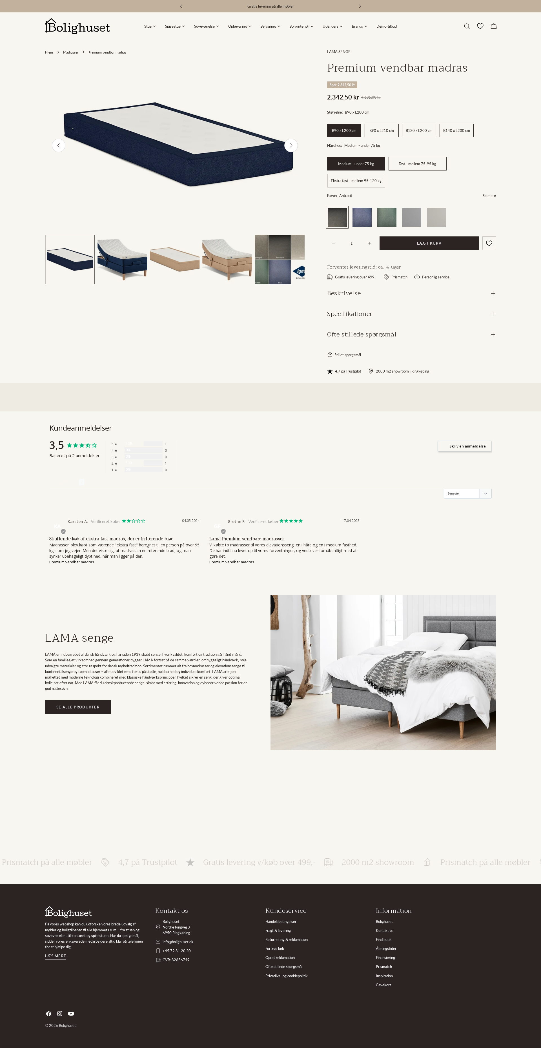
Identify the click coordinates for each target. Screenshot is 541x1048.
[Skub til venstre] (58, 145)
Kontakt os (384, 930)
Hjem (49, 52)
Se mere (489, 195)
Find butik (384, 939)
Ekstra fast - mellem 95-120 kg (356, 180)
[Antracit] (337, 217)
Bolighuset (384, 921)
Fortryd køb (274, 948)
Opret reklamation (280, 957)
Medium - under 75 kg (356, 163)
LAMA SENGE (339, 51)
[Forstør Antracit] (341, 212)
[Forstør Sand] (440, 212)
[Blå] (362, 217)
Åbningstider (386, 948)
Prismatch (384, 966)
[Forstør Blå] (366, 212)
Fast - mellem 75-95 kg (417, 163)
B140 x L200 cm (456, 130)
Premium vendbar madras (71, 561)
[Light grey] (412, 217)
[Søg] (467, 26)
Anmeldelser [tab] (64, 482)
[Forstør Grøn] (391, 212)
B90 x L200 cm (344, 130)
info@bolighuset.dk (178, 942)
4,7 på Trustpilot (348, 371)
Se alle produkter (77, 707)
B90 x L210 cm (381, 130)
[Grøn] (387, 217)
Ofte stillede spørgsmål (283, 966)
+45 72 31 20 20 (177, 951)
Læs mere (55, 956)
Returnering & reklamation (286, 939)
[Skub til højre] (291, 145)
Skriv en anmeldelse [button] (467, 446)
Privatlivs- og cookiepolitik (286, 976)
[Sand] (436, 217)
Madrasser (70, 52)
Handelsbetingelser (280, 921)
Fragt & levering (278, 930)
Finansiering (385, 957)
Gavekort (383, 985)
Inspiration (384, 976)
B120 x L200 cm (419, 130)
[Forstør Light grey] (416, 212)
